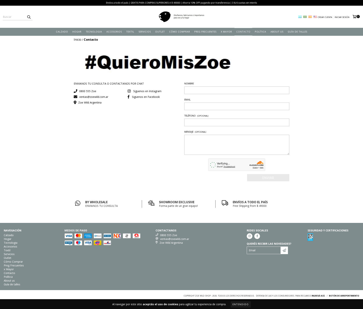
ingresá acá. (318, 295)
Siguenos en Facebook (146, 97)
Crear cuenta (325, 17)
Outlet (160, 31)
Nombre (189, 83)
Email (187, 99)
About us (277, 31)
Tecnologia (94, 31)
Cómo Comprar (179, 31)
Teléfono (196, 115)
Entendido (241, 304)
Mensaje (195, 131)
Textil (130, 31)
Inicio (77, 39)
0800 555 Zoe (87, 91)
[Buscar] (29, 16)
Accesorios (114, 31)
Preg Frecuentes (205, 31)
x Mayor (226, 31)
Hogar (76, 31)
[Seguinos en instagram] (249, 236)
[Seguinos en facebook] (257, 236)
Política (260, 31)
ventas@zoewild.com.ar (93, 97)
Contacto (243, 31)
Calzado (62, 31)
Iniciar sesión (342, 17)
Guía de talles (297, 31)
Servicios (145, 31)
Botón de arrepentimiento (344, 295)
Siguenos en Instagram (147, 91)
